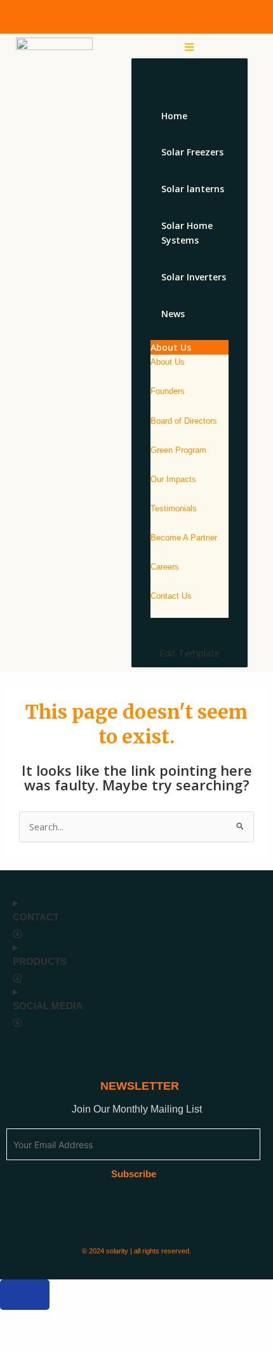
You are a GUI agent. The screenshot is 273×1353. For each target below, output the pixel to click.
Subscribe (133, 1173)
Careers (164, 567)
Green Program (178, 450)
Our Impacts (173, 479)
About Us (167, 362)
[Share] (113, 1320)
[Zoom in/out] (21, 1320)
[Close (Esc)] (158, 1320)
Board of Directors (183, 421)
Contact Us (171, 596)
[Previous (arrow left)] (21, 1342)
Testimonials (173, 508)
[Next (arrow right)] (67, 1342)
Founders (167, 391)
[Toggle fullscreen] (67, 1320)
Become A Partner (183, 537)
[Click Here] (189, 47)
